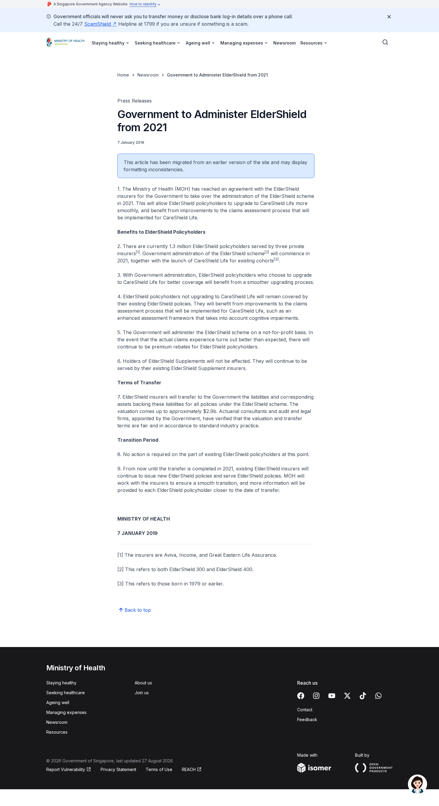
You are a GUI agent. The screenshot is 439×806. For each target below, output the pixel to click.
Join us (142, 692)
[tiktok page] (362, 695)
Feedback (307, 719)
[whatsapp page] (378, 695)
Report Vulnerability (65, 769)
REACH (189, 769)
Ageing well (57, 702)
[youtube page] (331, 695)
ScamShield (97, 24)
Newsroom (284, 42)
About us (143, 682)
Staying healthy (61, 682)
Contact (304, 709)
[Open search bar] (385, 42)
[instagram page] (316, 695)
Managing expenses (66, 712)
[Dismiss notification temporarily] (389, 17)
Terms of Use (159, 769)
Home (123, 74)
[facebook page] (300, 695)
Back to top (138, 610)
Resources (56, 732)
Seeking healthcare (65, 692)
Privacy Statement (118, 769)
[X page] (347, 695)
